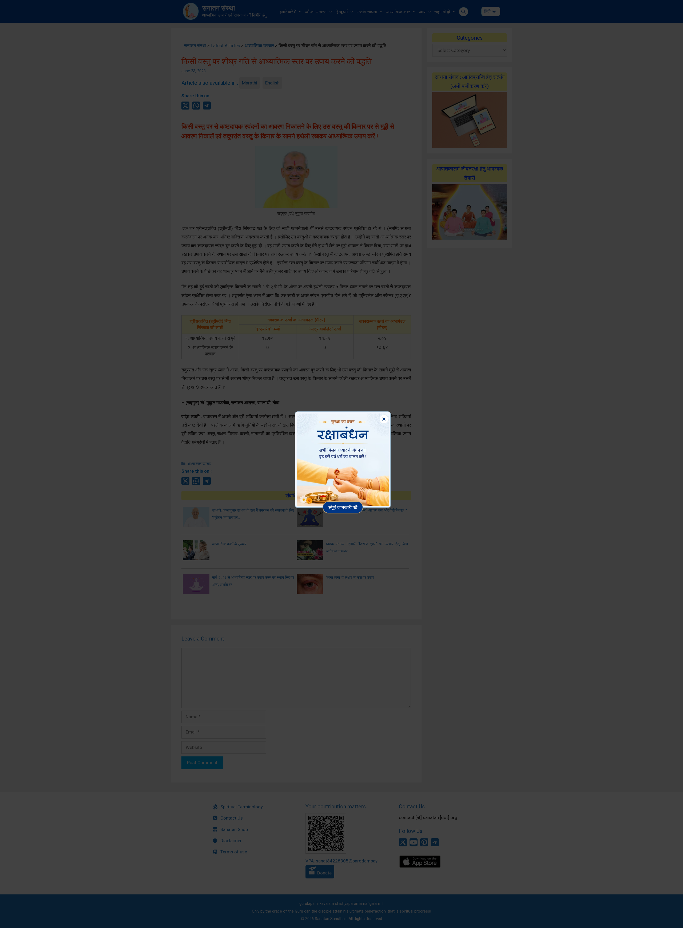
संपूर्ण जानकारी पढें (342, 507)
